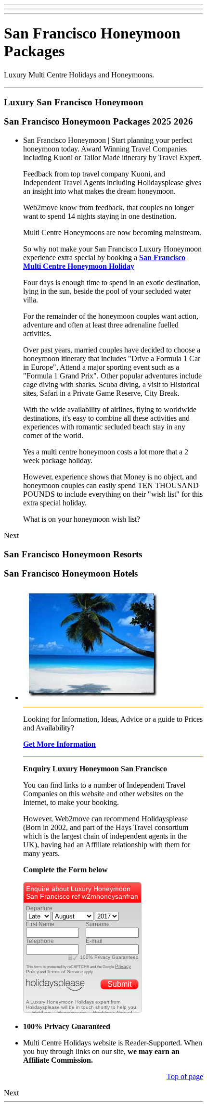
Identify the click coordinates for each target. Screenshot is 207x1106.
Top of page (185, 1076)
